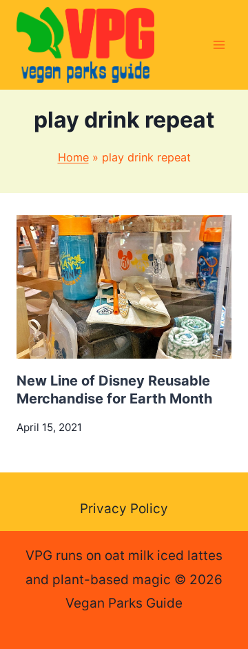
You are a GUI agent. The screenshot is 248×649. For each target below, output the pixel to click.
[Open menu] (218, 44)
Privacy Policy (124, 509)
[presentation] (124, 287)
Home (73, 157)
